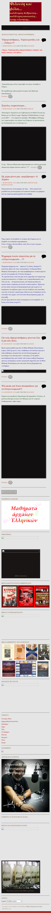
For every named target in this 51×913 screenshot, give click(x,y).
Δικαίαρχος (4, 724)
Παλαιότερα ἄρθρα (9, 492)
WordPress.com (6, 908)
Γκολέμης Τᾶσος (6, 719)
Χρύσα (3, 743)
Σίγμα (3, 727)
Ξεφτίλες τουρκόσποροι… (14, 105)
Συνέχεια (6, 96)
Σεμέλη (30, 109)
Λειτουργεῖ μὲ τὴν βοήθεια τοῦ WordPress (14, 906)
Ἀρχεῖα (3, 901)
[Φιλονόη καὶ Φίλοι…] (25, 22)
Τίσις (2, 729)
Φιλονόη (30, 46)
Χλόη (3, 740)
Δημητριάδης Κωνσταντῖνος (9, 721)
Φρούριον (4, 737)
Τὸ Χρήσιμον (5, 732)
